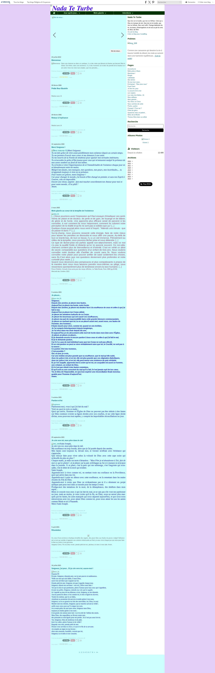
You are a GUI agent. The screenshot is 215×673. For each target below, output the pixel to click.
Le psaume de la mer (134, 91)
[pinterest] (153, 2)
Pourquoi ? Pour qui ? (135, 108)
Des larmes (131, 80)
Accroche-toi (132, 69)
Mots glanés (99, 13)
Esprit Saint (131, 86)
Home (54, 12)
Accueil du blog (133, 32)
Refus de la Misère (134, 115)
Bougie (130, 75)
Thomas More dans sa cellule (137, 117)
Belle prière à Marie (134, 71)
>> (97, 652)
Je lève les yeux (133, 88)
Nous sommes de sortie (135, 104)
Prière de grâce (133, 110)
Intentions (127, 13)
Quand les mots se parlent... (137, 112)
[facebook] (145, 2)
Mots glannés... (133, 99)
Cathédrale (131, 78)
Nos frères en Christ (134, 101)
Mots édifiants (132, 97)
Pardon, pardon (133, 106)
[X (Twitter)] (149, 2)
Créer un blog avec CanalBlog (137, 34)
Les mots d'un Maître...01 (136, 95)
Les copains (131, 93)
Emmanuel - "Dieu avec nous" (137, 84)
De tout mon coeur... (134, 82)
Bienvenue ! (131, 73)
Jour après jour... (71, 13)
